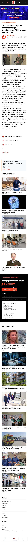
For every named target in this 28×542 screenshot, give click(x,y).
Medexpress (10, 35)
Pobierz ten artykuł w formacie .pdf (13, 136)
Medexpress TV (5, 503)
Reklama (3, 513)
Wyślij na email (8, 145)
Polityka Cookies (5, 517)
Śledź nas (4, 522)
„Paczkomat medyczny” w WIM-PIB (10, 230)
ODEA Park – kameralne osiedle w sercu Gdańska (13, 388)
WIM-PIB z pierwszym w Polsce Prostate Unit (12, 249)
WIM (3, 152)
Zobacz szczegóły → (7, 169)
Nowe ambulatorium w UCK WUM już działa (12, 192)
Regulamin (4, 293)
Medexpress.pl (5, 22)
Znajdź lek (4, 505)
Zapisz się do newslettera (11, 140)
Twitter (3, 525)
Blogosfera (4, 507)
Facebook (4, 527)
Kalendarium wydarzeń (6, 501)
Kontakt (3, 519)
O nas (3, 510)
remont (7, 152)
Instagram (4, 529)
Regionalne (12, 22)
